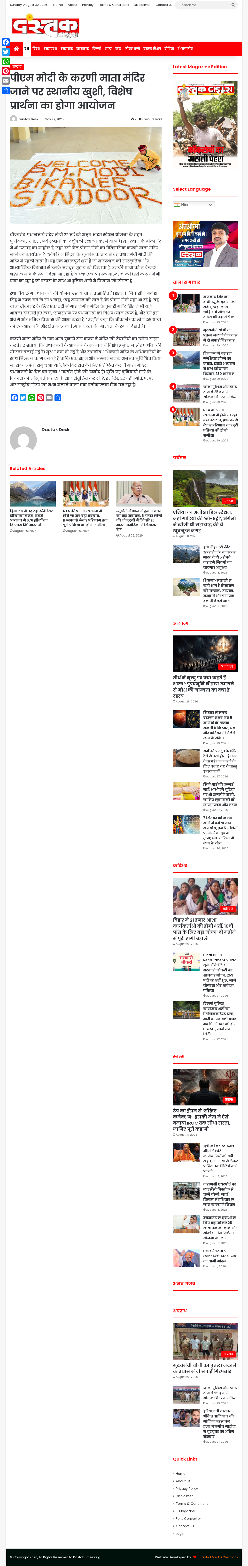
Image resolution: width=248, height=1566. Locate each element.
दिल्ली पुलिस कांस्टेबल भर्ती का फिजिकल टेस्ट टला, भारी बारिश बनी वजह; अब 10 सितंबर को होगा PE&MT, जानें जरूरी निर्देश (220, 1019)
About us (183, 1481)
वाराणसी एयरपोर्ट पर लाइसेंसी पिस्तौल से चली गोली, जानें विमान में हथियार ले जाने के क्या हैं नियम (219, 1194)
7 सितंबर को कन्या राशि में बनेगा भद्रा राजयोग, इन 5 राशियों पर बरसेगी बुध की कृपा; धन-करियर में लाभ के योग (220, 830)
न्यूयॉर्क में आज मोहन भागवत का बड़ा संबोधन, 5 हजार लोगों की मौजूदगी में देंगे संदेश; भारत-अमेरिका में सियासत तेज (139, 520)
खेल (118, 48)
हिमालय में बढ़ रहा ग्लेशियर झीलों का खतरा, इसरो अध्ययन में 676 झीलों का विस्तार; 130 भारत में (31, 518)
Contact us (163, 4)
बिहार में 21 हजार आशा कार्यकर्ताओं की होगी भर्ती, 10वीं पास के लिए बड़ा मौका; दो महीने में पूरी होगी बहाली (204, 929)
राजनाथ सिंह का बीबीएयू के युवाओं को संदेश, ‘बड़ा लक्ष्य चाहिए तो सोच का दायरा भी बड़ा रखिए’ (219, 307)
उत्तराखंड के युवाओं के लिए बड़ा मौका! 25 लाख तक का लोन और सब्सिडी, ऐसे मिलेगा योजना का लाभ (220, 1227)
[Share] (6, 90)
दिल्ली (96, 48)
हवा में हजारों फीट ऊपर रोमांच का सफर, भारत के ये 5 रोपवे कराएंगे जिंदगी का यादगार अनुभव (220, 557)
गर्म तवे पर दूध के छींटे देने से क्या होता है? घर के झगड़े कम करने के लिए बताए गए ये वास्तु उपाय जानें (220, 761)
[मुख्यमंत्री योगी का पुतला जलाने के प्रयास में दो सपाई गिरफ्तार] (186, 337)
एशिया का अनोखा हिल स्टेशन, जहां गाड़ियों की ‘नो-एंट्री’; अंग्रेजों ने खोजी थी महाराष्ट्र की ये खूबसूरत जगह (204, 521)
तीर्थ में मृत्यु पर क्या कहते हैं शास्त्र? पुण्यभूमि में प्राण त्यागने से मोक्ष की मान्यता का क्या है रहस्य (203, 687)
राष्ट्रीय (17, 66)
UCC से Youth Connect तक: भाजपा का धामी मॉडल (220, 1256)
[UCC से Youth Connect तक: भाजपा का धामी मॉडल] (186, 1258)
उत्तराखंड (67, 48)
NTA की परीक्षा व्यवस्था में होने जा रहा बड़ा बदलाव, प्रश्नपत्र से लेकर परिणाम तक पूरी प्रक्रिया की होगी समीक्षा (85, 518)
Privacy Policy (187, 1488)
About (72, 4)
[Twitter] (6, 52)
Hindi (185, 205)
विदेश (36, 48)
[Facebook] (6, 42)
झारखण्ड (82, 48)
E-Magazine (185, 1511)
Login (180, 1533)
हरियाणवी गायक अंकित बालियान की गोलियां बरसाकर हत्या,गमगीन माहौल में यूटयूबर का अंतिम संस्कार (219, 1424)
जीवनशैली (132, 48)
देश (26, 48)
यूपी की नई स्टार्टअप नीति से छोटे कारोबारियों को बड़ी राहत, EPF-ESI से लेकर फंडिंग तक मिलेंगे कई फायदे (220, 1158)
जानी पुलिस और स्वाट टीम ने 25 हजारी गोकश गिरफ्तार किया (220, 391)
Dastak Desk (28, 119)
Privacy (87, 4)
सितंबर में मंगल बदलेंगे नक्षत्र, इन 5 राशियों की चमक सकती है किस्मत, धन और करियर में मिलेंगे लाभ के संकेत (219, 725)
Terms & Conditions (113, 4)
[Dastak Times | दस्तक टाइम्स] (45, 26)
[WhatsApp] (6, 61)
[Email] (6, 81)
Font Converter (188, 1518)
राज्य (108, 48)
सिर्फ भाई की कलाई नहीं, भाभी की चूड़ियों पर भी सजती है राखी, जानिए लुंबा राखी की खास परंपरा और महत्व (220, 794)
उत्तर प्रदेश (50, 48)
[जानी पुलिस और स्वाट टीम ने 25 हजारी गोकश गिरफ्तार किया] (186, 393)
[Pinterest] (6, 71)
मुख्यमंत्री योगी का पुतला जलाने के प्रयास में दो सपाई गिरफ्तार (220, 335)
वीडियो (169, 48)
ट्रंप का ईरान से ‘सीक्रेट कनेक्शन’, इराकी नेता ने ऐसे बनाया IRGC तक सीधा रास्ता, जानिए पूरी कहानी (201, 1120)
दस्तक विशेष (152, 48)
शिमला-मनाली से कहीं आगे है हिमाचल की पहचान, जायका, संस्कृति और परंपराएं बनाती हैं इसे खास (218, 590)
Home (58, 4)
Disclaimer (142, 4)
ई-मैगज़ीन (185, 48)
